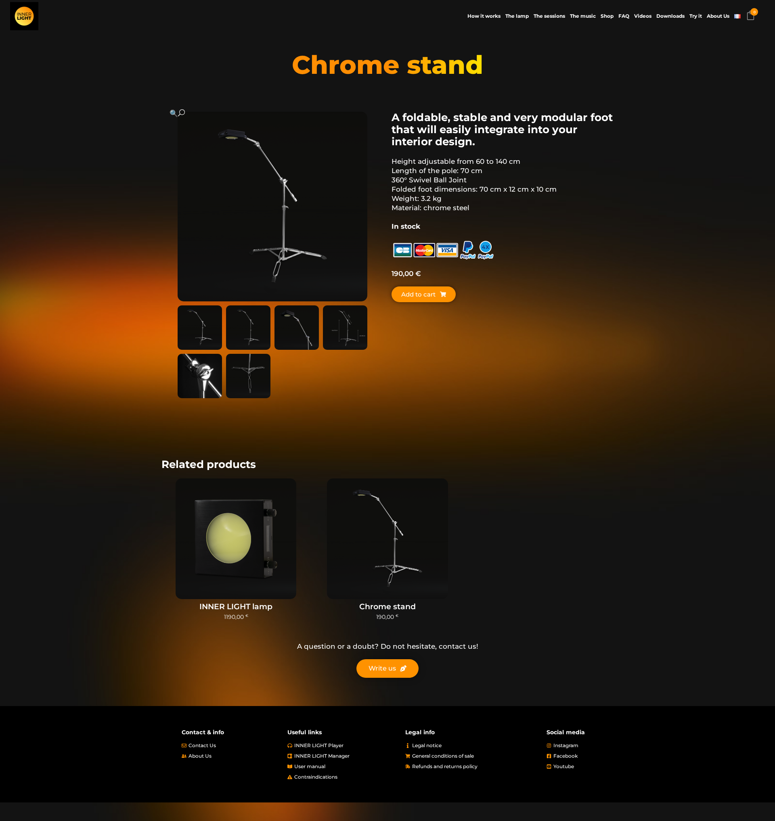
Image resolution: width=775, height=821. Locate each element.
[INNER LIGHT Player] (342, 745)
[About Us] (230, 756)
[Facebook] (590, 756)
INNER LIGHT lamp (235, 606)
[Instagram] (590, 745)
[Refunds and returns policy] (471, 766)
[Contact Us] (230, 745)
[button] (264, 113)
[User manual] (342, 766)
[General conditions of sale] (471, 756)
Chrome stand (387, 606)
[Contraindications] (342, 777)
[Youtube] (590, 766)
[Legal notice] (471, 745)
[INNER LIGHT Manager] (342, 756)
